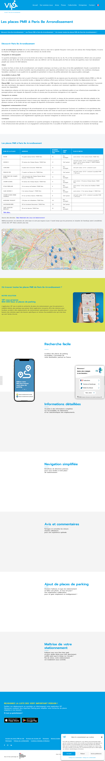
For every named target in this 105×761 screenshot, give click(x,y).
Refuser (82, 753)
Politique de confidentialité (75, 757)
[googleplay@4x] (30, 720)
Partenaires (46, 738)
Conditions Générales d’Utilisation (40, 741)
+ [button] (3, 231)
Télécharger (8, 741)
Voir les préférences (96, 753)
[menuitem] (35, 5)
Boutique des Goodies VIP (33, 738)
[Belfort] (1, 380)
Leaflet (84, 269)
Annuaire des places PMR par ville (14, 738)
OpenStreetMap (95, 269)
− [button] (3, 233)
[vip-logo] (11, 5)
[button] (102, 737)
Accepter (69, 753)
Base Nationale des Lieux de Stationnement (30, 218)
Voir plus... (7, 212)
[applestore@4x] (12, 720)
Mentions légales (55, 738)
